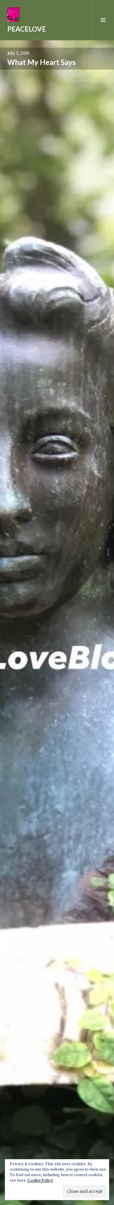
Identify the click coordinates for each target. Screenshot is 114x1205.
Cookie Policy (40, 1180)
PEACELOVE (26, 29)
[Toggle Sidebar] (103, 20)
